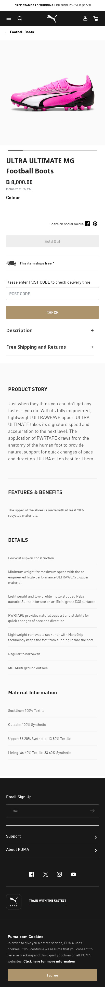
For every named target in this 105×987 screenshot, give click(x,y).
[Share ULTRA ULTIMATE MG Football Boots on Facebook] (87, 223)
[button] (10, 18)
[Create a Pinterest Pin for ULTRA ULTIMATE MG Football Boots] (95, 223)
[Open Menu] (10, 18)
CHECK (52, 312)
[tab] (15, 151)
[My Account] (85, 18)
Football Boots (22, 32)
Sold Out (52, 241)
